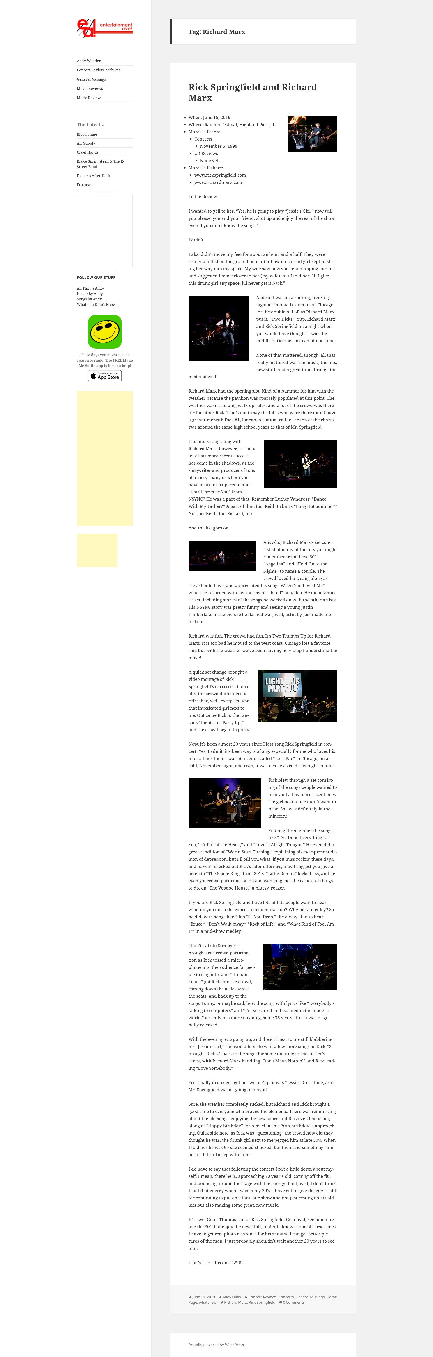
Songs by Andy (89, 299)
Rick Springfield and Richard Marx (253, 92)
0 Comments (294, 1302)
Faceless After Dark (93, 175)
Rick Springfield (262, 1302)
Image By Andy (90, 293)
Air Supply (86, 143)
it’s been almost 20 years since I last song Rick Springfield (258, 744)
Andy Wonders (89, 60)
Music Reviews (89, 97)
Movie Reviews (90, 88)
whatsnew (207, 1302)
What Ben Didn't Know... (97, 304)
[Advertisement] (105, 458)
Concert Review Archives (98, 70)
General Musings (91, 79)
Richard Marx (235, 1302)
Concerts (286, 1296)
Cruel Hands (87, 152)
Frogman (84, 184)
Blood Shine (87, 134)
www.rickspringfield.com (220, 175)
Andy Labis (232, 1296)
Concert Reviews (263, 1296)
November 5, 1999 (218, 146)
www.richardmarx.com (218, 182)
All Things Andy (90, 288)
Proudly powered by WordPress (216, 1344)
